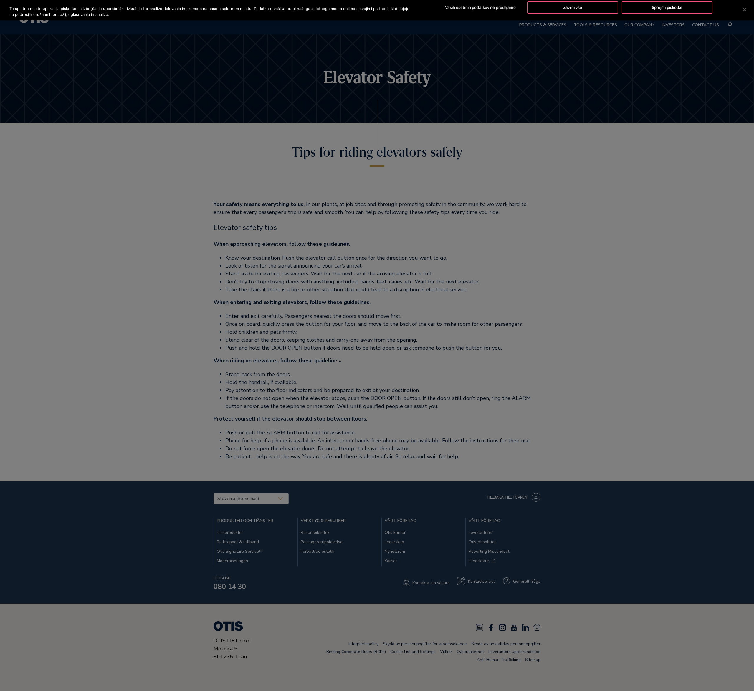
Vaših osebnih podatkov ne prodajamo (480, 7)
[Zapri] (744, 9)
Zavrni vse (572, 7)
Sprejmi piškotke (667, 7)
